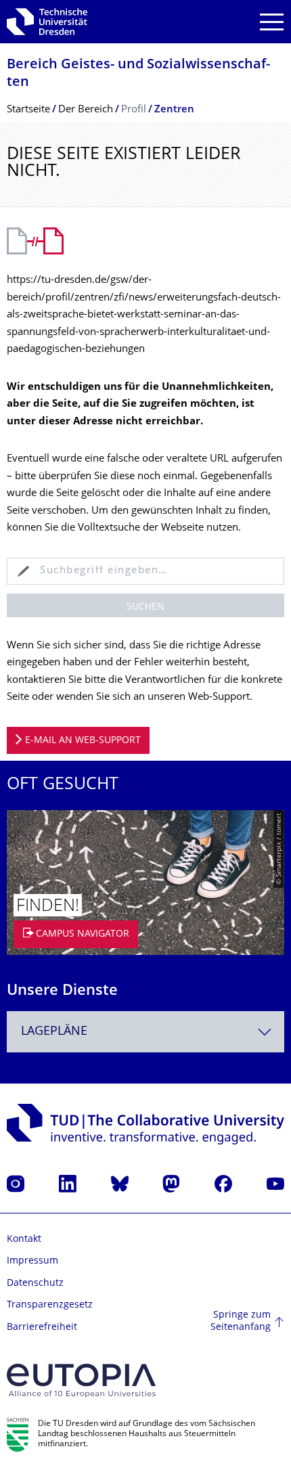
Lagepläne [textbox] (54, 1032)
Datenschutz (35, 1283)
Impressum (32, 1261)
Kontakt (24, 1239)
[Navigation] (271, 22)
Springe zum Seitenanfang (240, 1321)
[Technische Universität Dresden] (47, 22)
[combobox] (145, 1031)
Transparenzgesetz (50, 1305)
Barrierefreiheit (42, 1327)
